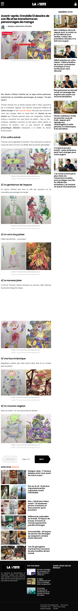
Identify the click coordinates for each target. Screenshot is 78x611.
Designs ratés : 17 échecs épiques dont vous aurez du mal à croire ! (39, 473)
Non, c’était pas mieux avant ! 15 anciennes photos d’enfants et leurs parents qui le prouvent (38, 505)
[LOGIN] (75, 4)
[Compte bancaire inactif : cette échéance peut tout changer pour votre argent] (65, 139)
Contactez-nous (45, 607)
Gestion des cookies (59, 607)
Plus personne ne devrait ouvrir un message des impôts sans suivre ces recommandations (65, 93)
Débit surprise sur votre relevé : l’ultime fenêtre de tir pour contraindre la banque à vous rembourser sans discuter (65, 65)
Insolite (15, 467)
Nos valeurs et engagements (49, 605)
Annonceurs (64, 605)
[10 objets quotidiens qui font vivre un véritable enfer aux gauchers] (31, 581)
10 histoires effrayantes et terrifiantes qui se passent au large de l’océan (43, 591)
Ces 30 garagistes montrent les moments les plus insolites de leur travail (39, 550)
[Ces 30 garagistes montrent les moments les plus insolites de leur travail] (13, 553)
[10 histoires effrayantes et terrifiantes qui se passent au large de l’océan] (31, 590)
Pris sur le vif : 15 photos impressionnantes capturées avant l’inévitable (38, 489)
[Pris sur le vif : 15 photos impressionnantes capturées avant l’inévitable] (13, 492)
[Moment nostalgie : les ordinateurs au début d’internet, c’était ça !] (31, 572)
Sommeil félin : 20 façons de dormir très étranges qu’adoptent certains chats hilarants (39, 534)
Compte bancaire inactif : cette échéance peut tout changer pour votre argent (65, 151)
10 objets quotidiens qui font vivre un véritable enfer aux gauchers (44, 581)
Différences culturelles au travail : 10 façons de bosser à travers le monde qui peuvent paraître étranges (39, 520)
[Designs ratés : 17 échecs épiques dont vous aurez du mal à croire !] (13, 477)
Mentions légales (45, 608)
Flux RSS (55, 608)
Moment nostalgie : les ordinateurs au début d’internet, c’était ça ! (44, 572)
